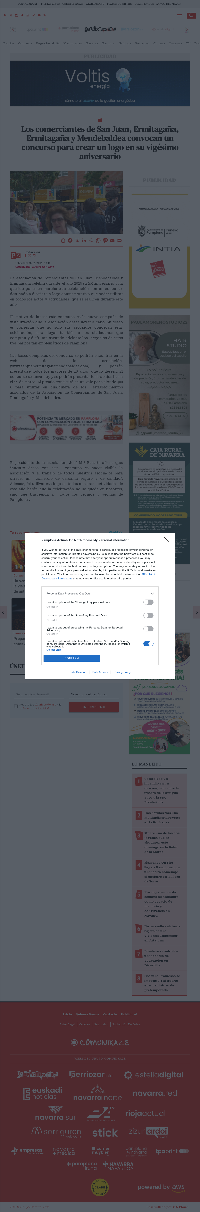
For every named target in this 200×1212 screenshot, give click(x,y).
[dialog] (100, 606)
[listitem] (100, 594)
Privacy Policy (122, 672)
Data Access (100, 672)
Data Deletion (78, 672)
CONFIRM (72, 658)
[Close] (167, 540)
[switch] (148, 602)
